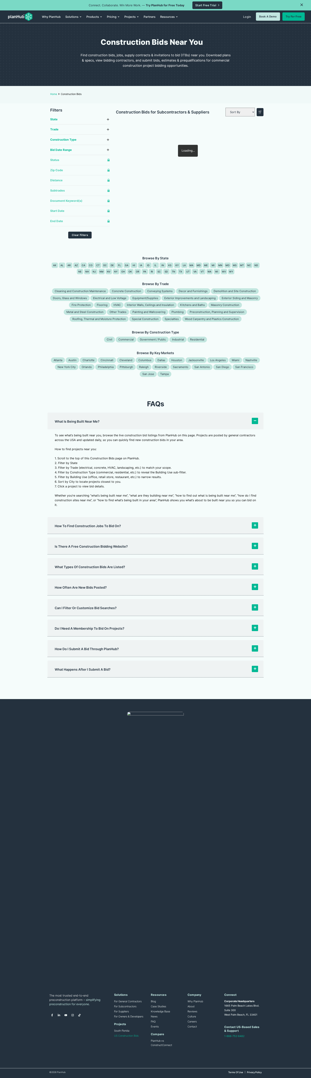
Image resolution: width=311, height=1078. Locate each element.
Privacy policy (254, 1072)
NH (87, 271)
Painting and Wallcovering (148, 312)
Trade (54, 129)
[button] (301, 5)
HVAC (117, 305)
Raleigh (144, 367)
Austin (72, 360)
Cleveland (126, 360)
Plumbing (178, 312)
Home (53, 93)
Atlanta (58, 360)
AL (62, 265)
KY (177, 265)
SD (166, 271)
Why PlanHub (195, 1001)
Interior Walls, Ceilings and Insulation (150, 305)
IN (162, 265)
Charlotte (88, 360)
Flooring (102, 305)
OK (130, 271)
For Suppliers (121, 1011)
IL (155, 265)
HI (134, 265)
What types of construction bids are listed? (90, 567)
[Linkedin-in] (59, 1015)
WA (209, 271)
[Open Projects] (138, 17)
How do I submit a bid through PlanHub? (87, 649)
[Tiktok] (79, 1015)
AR (69, 265)
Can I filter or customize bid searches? (86, 608)
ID (148, 265)
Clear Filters (80, 234)
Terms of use (235, 1072)
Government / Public (153, 339)
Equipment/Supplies (145, 298)
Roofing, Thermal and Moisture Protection (99, 319)
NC (249, 265)
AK (55, 265)
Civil (109, 339)
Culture (192, 1016)
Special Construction (145, 319)
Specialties (172, 319)
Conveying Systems (160, 291)
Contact (192, 1026)
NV (109, 271)
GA (127, 265)
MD (199, 265)
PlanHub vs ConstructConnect (161, 1043)
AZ (76, 265)
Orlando (87, 367)
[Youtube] (65, 1015)
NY (116, 271)
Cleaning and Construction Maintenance (80, 291)
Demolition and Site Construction (235, 291)
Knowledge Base (160, 1011)
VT (202, 271)
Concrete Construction (126, 291)
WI (216, 271)
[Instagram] (72, 1015)
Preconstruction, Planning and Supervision (217, 312)
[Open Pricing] (118, 17)
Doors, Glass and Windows (70, 298)
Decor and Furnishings (193, 291)
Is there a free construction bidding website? (91, 546)
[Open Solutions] (80, 17)
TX (180, 271)
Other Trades (118, 312)
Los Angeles (218, 360)
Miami (235, 360)
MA (191, 265)
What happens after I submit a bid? (83, 669)
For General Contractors (128, 1001)
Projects (120, 1024)
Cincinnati (107, 360)
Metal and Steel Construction (84, 312)
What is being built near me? (77, 421)
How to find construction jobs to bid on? (88, 526)
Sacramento (180, 367)
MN (220, 265)
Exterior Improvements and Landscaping (190, 298)
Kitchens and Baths (192, 305)
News (154, 1016)
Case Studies (158, 1006)
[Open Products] (101, 17)
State (54, 119)
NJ (94, 271)
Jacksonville (196, 360)
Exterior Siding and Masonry (240, 298)
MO (228, 265)
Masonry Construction (225, 305)
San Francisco (244, 367)
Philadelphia (106, 367)
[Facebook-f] (52, 1015)
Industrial (178, 339)
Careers (192, 1021)
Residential (197, 339)
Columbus (144, 360)
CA (83, 265)
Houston (176, 360)
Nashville (251, 360)
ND (256, 265)
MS (235, 265)
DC (105, 265)
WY (231, 271)
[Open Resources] (177, 17)
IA (141, 265)
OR (137, 271)
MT (242, 265)
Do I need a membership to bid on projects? (89, 628)
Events (155, 1026)
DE (112, 265)
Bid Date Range (61, 150)
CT (98, 265)
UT (188, 271)
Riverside (161, 367)
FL (119, 265)
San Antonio (202, 367)
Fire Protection (81, 305)
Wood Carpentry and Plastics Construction (212, 319)
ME (206, 265)
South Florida (121, 1030)
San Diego (222, 367)
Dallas (161, 360)
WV (224, 271)
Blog (153, 1001)
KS (170, 265)
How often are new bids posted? (81, 587)
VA (195, 271)
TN (173, 271)
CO (91, 265)
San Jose (148, 374)
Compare (157, 1034)
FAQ (153, 1021)
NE (80, 271)
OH (123, 271)
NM (102, 271)
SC (159, 271)
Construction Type (63, 139)
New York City (67, 367)
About (191, 1006)
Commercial (126, 339)
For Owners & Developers (128, 1016)
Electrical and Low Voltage (109, 298)
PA (144, 271)
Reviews (192, 1011)
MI (213, 265)
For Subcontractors (125, 1006)
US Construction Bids (126, 1035)
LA (184, 265)
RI (152, 271)
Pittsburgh (126, 367)
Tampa (164, 374)
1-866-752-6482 (234, 1036)
